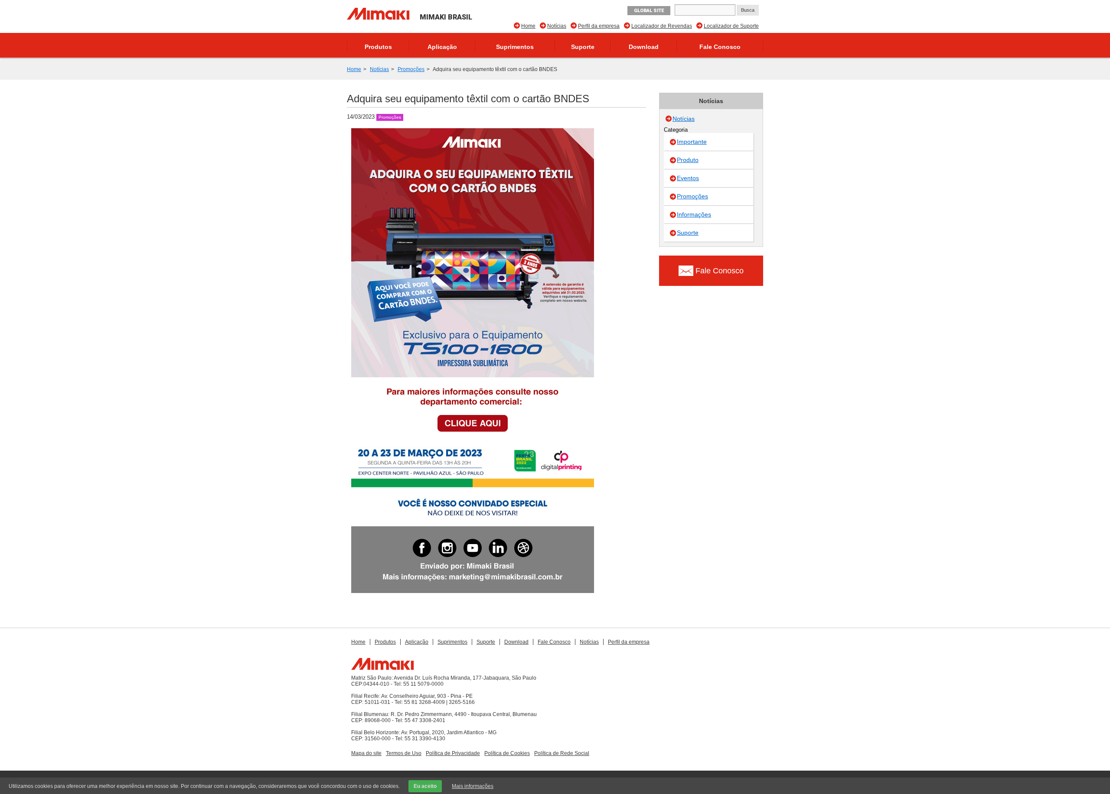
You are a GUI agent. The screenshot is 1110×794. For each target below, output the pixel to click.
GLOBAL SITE (649, 10)
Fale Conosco (720, 46)
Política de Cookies (507, 753)
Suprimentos (515, 46)
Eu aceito (425, 786)
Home (528, 26)
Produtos (378, 46)
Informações (694, 214)
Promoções (411, 69)
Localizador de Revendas (661, 26)
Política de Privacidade (453, 753)
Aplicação (442, 46)
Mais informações (472, 786)
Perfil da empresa (599, 26)
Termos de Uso (403, 753)
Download (644, 46)
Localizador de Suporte (731, 26)
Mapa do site (366, 753)
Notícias (556, 26)
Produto (688, 159)
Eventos (688, 178)
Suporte (582, 46)
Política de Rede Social (561, 753)
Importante (692, 141)
